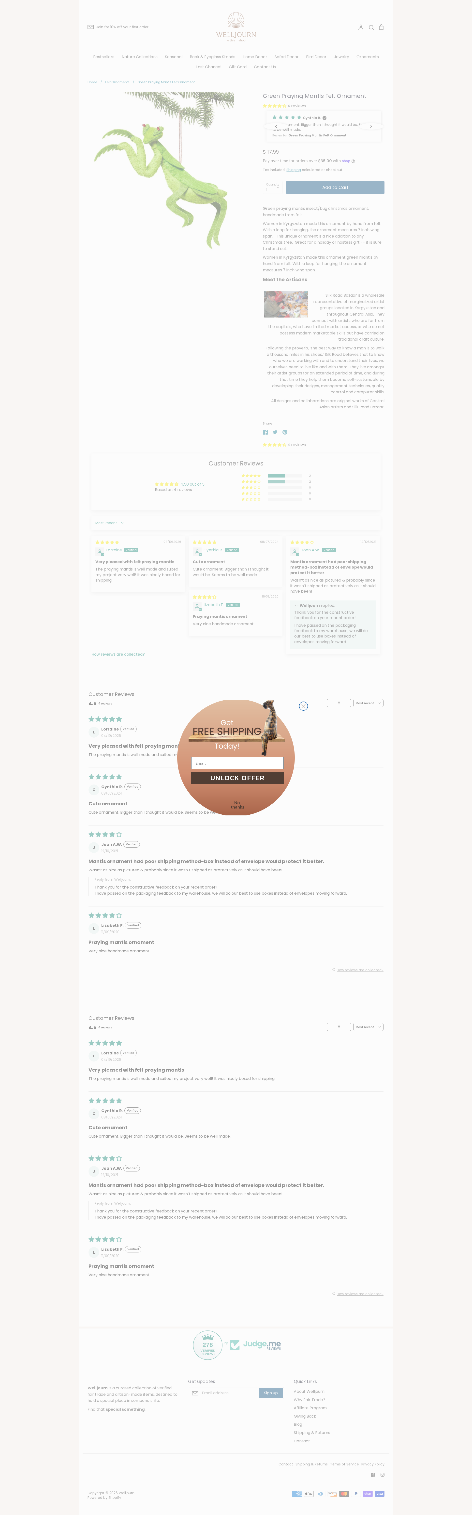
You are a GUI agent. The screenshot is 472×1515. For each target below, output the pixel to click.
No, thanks (237, 804)
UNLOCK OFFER (237, 778)
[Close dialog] (303, 706)
